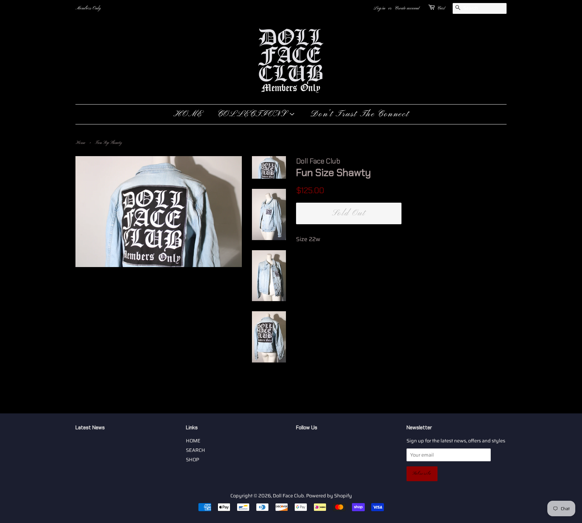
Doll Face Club (288, 495)
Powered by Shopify (329, 495)
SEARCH (195, 450)
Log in (379, 8)
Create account (407, 8)
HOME (187, 114)
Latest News (90, 427)
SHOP (192, 459)
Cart (441, 8)
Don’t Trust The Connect (360, 114)
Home (80, 143)
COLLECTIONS (253, 114)
